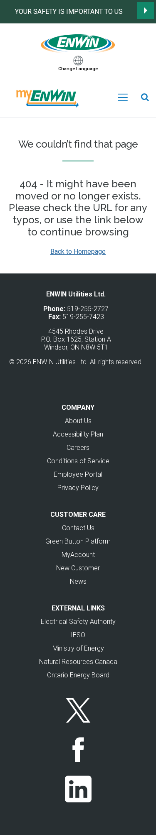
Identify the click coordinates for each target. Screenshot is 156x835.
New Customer (78, 568)
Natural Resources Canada (78, 662)
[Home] (78, 42)
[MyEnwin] (47, 97)
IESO (78, 635)
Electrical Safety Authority (78, 622)
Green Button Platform (78, 541)
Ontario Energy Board (78, 675)
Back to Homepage (78, 251)
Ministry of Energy (78, 648)
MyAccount (78, 555)
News (78, 581)
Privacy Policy (78, 488)
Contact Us (78, 528)
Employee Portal (78, 474)
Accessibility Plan (78, 434)
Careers (78, 448)
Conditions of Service (78, 461)
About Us (78, 421)
